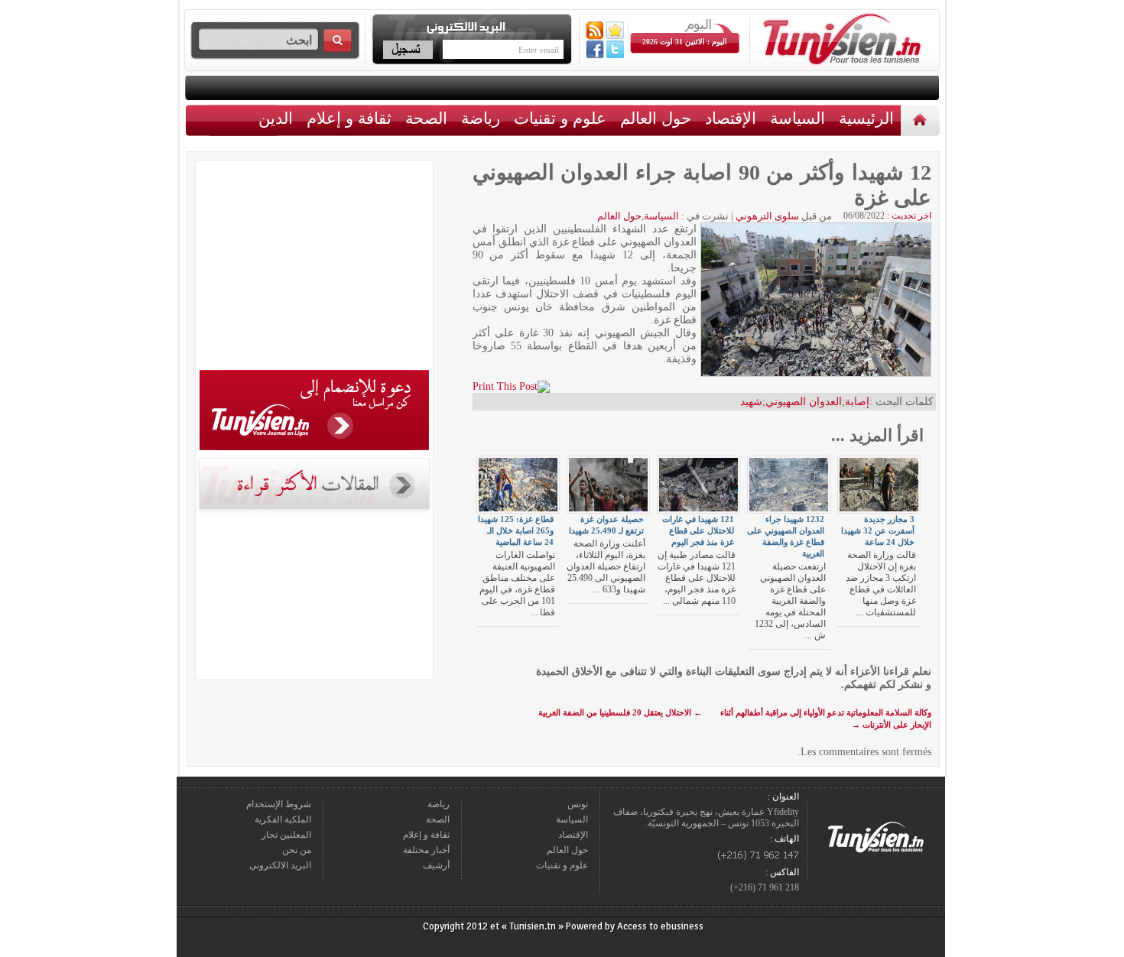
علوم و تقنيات (560, 118)
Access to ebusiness (660, 926)
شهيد (751, 401)
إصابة (857, 401)
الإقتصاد (730, 118)
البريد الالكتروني (280, 865)
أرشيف (436, 865)
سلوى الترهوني (767, 216)
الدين (275, 118)
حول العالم (655, 118)
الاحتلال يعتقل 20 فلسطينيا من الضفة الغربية (620, 712)
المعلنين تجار (286, 834)
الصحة (426, 118)
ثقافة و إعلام (349, 118)
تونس (577, 804)
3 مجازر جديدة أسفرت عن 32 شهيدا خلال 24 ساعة (877, 530)
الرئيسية (922, 119)
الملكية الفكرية (283, 819)
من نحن (296, 850)
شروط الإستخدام (278, 804)
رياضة (480, 118)
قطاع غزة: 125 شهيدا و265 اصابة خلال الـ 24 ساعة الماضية (516, 530)
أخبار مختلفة (426, 850)
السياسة (797, 118)
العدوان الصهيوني (803, 401)
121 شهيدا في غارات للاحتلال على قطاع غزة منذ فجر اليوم (698, 530)
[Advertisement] (314, 267)
